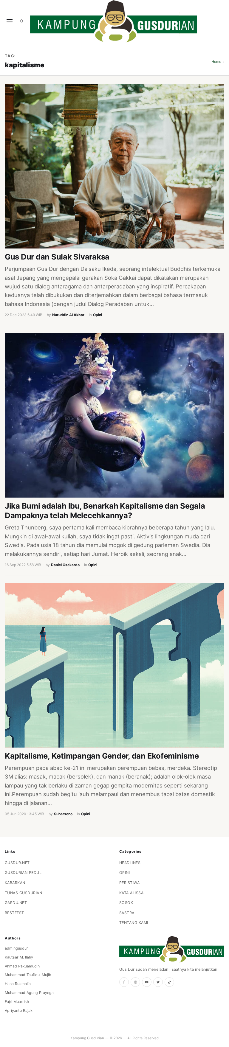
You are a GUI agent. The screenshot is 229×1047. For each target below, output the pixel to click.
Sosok (126, 902)
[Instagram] (135, 982)
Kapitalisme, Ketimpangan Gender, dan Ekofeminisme (102, 755)
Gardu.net (16, 902)
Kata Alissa (131, 893)
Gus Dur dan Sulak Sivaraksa (57, 256)
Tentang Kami (133, 922)
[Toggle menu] (9, 21)
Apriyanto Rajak (19, 1010)
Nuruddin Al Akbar (68, 315)
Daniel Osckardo (65, 565)
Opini (97, 315)
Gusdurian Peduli (24, 872)
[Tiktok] (169, 982)
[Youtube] (146, 982)
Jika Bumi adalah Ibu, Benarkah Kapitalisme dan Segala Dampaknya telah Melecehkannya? (105, 510)
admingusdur (16, 948)
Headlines (130, 862)
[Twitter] (158, 982)
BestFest (14, 913)
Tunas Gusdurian (23, 893)
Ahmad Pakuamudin (22, 966)
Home (216, 61)
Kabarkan (15, 882)
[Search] (21, 21)
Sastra (126, 913)
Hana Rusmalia (18, 983)
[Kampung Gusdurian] (113, 21)
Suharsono (63, 814)
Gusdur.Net (17, 862)
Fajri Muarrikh (17, 1001)
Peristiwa (129, 882)
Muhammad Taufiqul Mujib (28, 975)
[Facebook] (124, 982)
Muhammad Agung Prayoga (29, 992)
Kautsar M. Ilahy (19, 957)
